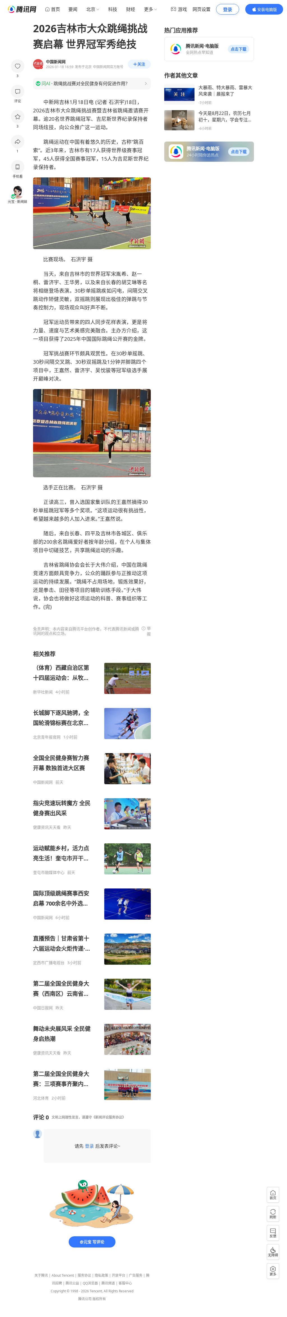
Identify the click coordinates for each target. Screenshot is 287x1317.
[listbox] (92, 875)
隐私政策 (101, 1275)
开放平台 (118, 1275)
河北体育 (41, 1098)
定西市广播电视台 (48, 963)
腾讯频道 (108, 1283)
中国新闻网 (43, 782)
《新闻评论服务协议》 (109, 1117)
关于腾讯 (41, 1275)
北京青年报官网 (47, 737)
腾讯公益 (72, 1283)
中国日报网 (43, 1008)
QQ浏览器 (90, 1283)
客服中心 (125, 1283)
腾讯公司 (85, 1299)
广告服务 (135, 1275)
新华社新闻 (43, 692)
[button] (238, 49)
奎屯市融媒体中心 (48, 872)
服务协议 (84, 1275)
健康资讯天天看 (47, 827)
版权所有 (99, 1299)
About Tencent (63, 1275)
